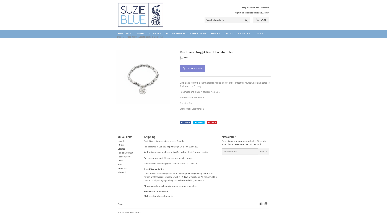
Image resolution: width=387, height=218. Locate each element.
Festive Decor (198, 33)
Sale (228, 33)
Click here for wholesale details (158, 196)
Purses (141, 33)
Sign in (238, 13)
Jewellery (124, 33)
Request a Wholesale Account (257, 13)
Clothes (154, 33)
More (259, 33)
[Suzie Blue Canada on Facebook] (261, 204)
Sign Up (263, 151)
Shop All (121, 172)
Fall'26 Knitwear (175, 33)
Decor (215, 33)
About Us (243, 33)
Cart (263, 19)
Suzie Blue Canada (132, 212)
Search (121, 204)
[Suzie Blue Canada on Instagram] (266, 204)
